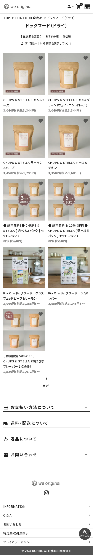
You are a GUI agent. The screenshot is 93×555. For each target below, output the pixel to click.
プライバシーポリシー (17, 542)
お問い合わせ (12, 524)
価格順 (67, 36)
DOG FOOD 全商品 (28, 18)
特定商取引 (16, 533)
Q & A (7, 515)
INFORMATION (14, 506)
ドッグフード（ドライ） (61, 18)
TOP (6, 18)
